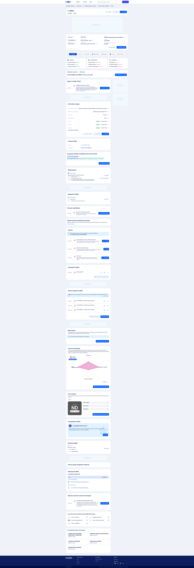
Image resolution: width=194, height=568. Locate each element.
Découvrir (105, 434)
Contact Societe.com (98, 559)
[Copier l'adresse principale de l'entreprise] (125, 37)
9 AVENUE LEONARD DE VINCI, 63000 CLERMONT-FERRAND (115, 37)
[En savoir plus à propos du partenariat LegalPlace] (87, 517)
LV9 (88, 481)
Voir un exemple (82, 90)
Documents (121, 54)
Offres (91, 1)
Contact (87, 54)
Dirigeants (105, 54)
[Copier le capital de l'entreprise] (108, 115)
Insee (105, 43)
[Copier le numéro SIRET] (76, 40)
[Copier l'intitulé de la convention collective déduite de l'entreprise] (108, 112)
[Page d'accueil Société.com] (68, 2)
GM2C (72, 481)
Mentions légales (112, 47)
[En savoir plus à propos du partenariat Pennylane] (108, 520)
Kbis (81, 54)
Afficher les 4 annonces (94, 316)
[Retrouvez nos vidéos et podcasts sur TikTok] (123, 563)
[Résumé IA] (101, 272)
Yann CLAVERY (107, 40)
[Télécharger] (108, 272)
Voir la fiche (106, 199)
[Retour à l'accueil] (69, 558)
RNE (107, 43)
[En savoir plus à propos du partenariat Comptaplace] (87, 523)
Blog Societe (116, 559)
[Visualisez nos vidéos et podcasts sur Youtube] (120, 563)
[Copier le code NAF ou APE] (92, 40)
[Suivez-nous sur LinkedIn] (115, 563)
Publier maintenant (104, 316)
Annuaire (78, 562)
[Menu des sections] (67, 54)
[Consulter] (104, 272)
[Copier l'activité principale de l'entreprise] (108, 108)
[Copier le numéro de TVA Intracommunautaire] (75, 43)
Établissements (96, 54)
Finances (113, 54)
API (77, 564)
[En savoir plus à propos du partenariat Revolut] (87, 520)
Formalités (85, 1)
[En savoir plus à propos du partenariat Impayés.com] (108, 517)
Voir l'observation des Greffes (73, 130)
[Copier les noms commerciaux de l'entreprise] (108, 118)
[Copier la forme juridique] (96, 43)
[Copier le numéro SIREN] (74, 37)
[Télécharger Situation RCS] (108, 121)
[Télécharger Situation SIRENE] (108, 125)
